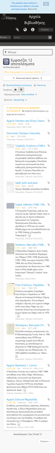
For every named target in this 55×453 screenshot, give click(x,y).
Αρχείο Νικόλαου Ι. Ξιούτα (22, 365)
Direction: (8, 99)
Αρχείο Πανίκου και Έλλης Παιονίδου (28, 120)
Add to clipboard (48, 120)
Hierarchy (41, 85)
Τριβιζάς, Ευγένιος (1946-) (30, 145)
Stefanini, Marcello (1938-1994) (32, 244)
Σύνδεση (45, 29)
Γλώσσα (25, 30)
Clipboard (17, 30)
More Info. (32, 9)
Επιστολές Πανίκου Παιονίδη (23, 133)
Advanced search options (27, 78)
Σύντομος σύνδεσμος (33, 30)
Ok (46, 3)
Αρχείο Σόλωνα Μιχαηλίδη (22, 399)
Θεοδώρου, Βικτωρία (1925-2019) (34, 325)
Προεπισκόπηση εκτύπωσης (19, 85)
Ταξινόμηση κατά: (12, 94)
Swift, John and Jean (26, 183)
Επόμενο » (45, 441)
